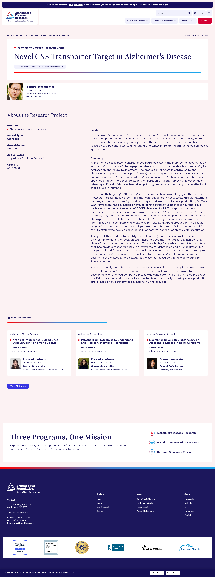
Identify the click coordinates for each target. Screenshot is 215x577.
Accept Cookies (173, 573)
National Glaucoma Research (176, 452)
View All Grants (18, 386)
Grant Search (103, 507)
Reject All (156, 573)
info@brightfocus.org (24, 523)
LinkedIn (188, 503)
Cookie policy (68, 572)
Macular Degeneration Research (178, 442)
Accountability (143, 507)
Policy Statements (145, 511)
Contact (100, 511)
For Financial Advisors (147, 503)
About (99, 499)
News (99, 503)
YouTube (188, 515)
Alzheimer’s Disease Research (176, 432)
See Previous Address (17, 512)
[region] (107, 573)
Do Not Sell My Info (146, 499)
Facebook (189, 499)
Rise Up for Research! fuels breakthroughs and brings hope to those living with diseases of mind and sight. (108, 4)
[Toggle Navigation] (209, 13)
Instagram (189, 511)
